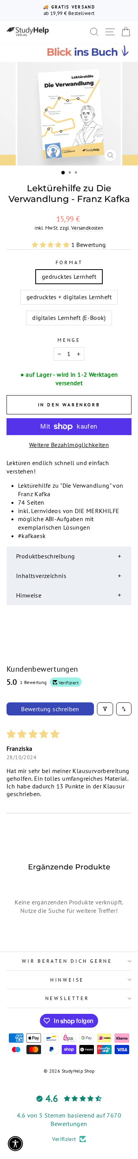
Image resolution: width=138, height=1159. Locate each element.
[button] (51, 244)
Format (69, 262)
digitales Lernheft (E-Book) (69, 317)
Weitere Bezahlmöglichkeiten (69, 445)
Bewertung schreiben (50, 709)
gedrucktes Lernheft (69, 276)
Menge (69, 340)
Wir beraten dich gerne (67, 961)
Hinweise (67, 980)
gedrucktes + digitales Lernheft (69, 297)
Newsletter (67, 998)
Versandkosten (87, 227)
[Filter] (105, 708)
